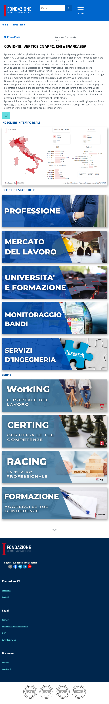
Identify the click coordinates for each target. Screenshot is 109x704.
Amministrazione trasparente (15, 626)
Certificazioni (8, 669)
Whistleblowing (9, 639)
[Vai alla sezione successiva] (54, 530)
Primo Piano (13, 37)
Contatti (5, 597)
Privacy (5, 619)
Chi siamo (6, 590)
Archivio (5, 662)
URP (4, 633)
